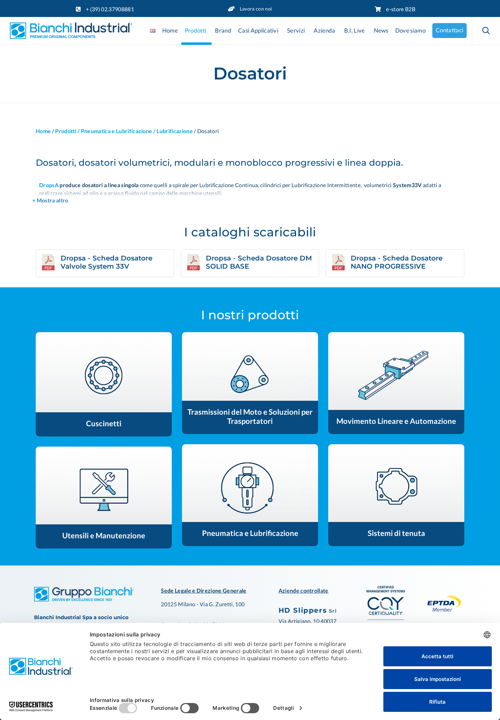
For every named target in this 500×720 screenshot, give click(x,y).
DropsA (49, 185)
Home (170, 30)
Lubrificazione (174, 131)
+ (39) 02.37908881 (110, 9)
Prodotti (195, 30)
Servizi (296, 30)
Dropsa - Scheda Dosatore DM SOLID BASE (259, 262)
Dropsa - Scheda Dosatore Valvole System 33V (106, 262)
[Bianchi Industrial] (71, 30)
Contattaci (449, 30)
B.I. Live (354, 30)
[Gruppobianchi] (84, 599)
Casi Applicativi (258, 30)
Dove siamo (410, 30)
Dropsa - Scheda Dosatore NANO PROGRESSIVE (397, 262)
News (381, 30)
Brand (223, 30)
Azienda (324, 30)
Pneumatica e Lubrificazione (116, 131)
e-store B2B (400, 9)
